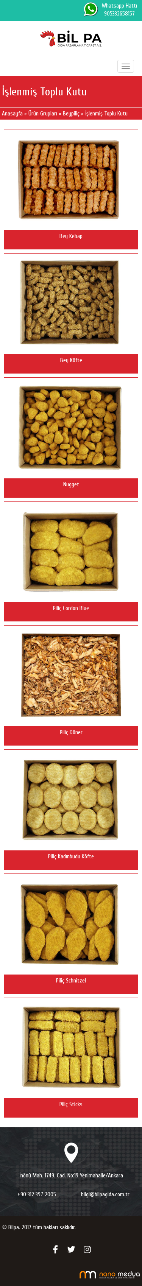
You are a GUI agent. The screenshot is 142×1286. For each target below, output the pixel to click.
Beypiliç (71, 114)
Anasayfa (12, 114)
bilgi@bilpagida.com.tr (105, 1194)
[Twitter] (71, 1249)
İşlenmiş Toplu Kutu (106, 114)
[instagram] (87, 1249)
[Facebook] (55, 1249)
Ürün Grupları (43, 114)
